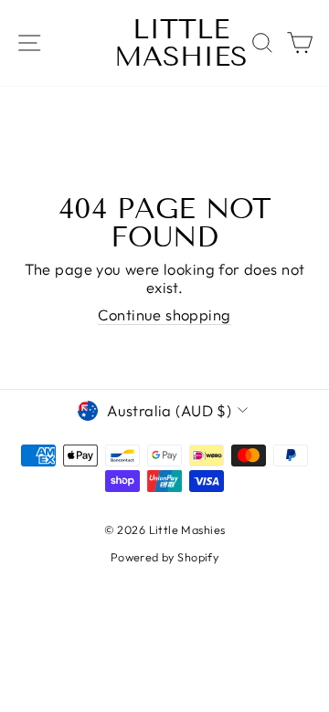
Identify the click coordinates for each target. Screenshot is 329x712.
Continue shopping (164, 315)
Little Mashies (181, 43)
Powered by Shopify (164, 557)
